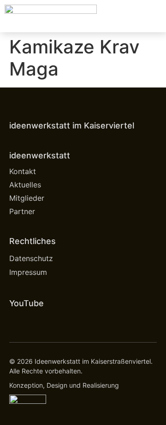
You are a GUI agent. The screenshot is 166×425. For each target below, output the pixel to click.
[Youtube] (16, 321)
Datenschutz (31, 258)
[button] (154, 16)
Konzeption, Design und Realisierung (64, 385)
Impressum (28, 272)
